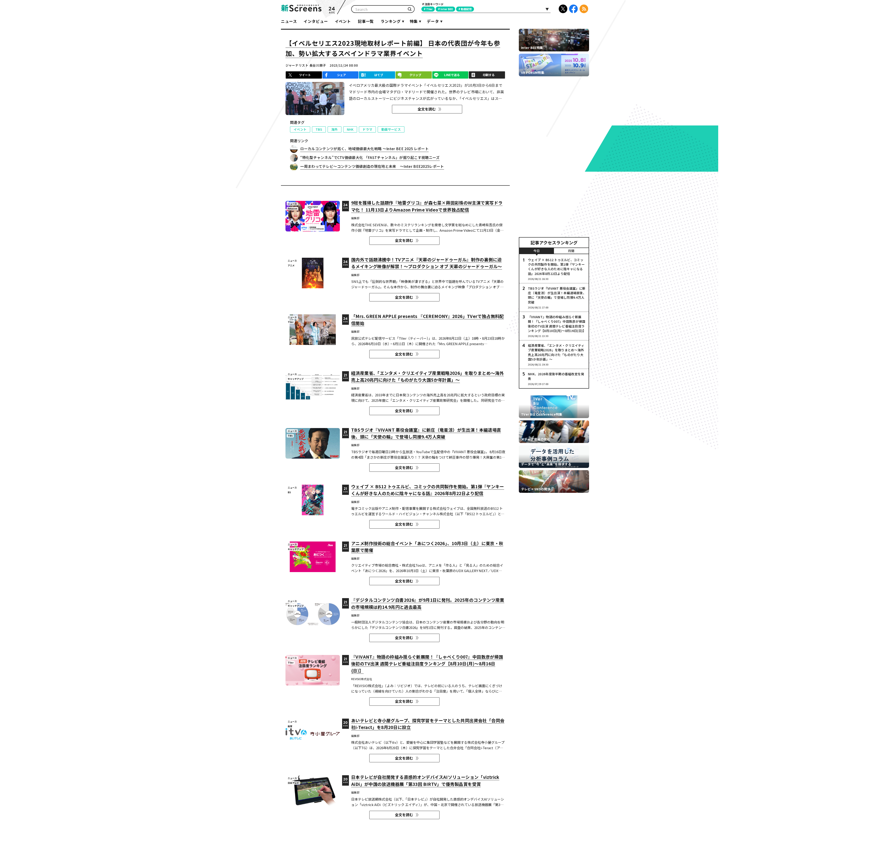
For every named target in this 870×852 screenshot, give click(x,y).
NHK (350, 129)
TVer (429, 9)
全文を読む (427, 109)
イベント (343, 21)
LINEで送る (452, 75)
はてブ (378, 75)
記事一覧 (366, 21)
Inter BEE (446, 9)
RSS (584, 9)
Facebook (573, 9)
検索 (409, 9)
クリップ (415, 75)
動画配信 (466, 9)
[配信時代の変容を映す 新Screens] (301, 9)
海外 (334, 129)
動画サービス (391, 129)
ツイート (305, 75)
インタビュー (316, 21)
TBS (319, 129)
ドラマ (367, 129)
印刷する (489, 75)
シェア (341, 75)
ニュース (289, 21)
